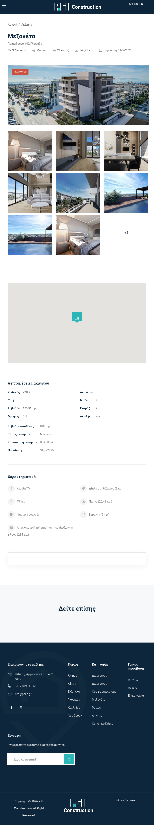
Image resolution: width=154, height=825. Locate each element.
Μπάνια (41, 50)
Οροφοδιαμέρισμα (104, 691)
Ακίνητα (26, 24)
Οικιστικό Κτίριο (102, 723)
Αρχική (12, 24)
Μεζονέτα (98, 699)
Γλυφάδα (74, 699)
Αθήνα (72, 683)
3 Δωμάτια (19, 50)
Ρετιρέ (96, 707)
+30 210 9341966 (25, 686)
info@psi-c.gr (22, 694)
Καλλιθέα (74, 707)
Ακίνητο (97, 715)
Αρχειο (132, 687)
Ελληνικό (74, 691)
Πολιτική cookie (125, 800)
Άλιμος (72, 675)
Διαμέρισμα (99, 675)
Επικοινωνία (136, 695)
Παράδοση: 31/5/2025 (117, 50)
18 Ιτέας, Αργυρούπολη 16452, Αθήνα (34, 677)
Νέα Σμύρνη (75, 715)
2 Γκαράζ (63, 50)
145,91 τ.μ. (86, 50)
